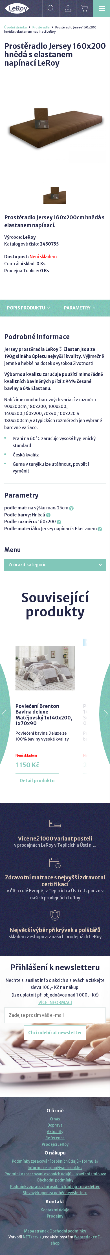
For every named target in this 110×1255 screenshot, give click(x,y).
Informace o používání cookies (55, 1167)
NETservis (32, 1237)
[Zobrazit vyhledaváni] (50, 8)
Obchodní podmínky (55, 1180)
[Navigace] (101, 8)
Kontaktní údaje (55, 1210)
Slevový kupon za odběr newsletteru (55, 1193)
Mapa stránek (36, 1231)
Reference (55, 1138)
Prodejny (55, 1216)
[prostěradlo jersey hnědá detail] (55, 193)
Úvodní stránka (15, 27)
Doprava (55, 1125)
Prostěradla (41, 27)
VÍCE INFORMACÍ (55, 1002)
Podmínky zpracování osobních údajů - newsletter (55, 1186)
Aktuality (55, 1131)
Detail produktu (37, 780)
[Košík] (84, 8)
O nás (55, 1119)
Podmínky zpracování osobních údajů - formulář (55, 1161)
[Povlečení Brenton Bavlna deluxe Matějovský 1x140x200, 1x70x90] (45, 668)
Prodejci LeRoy (55, 1144)
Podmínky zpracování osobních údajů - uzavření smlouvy (55, 1174)
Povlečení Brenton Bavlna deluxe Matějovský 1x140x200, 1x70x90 (44, 714)
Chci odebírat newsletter (55, 1032)
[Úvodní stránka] (17, 8)
